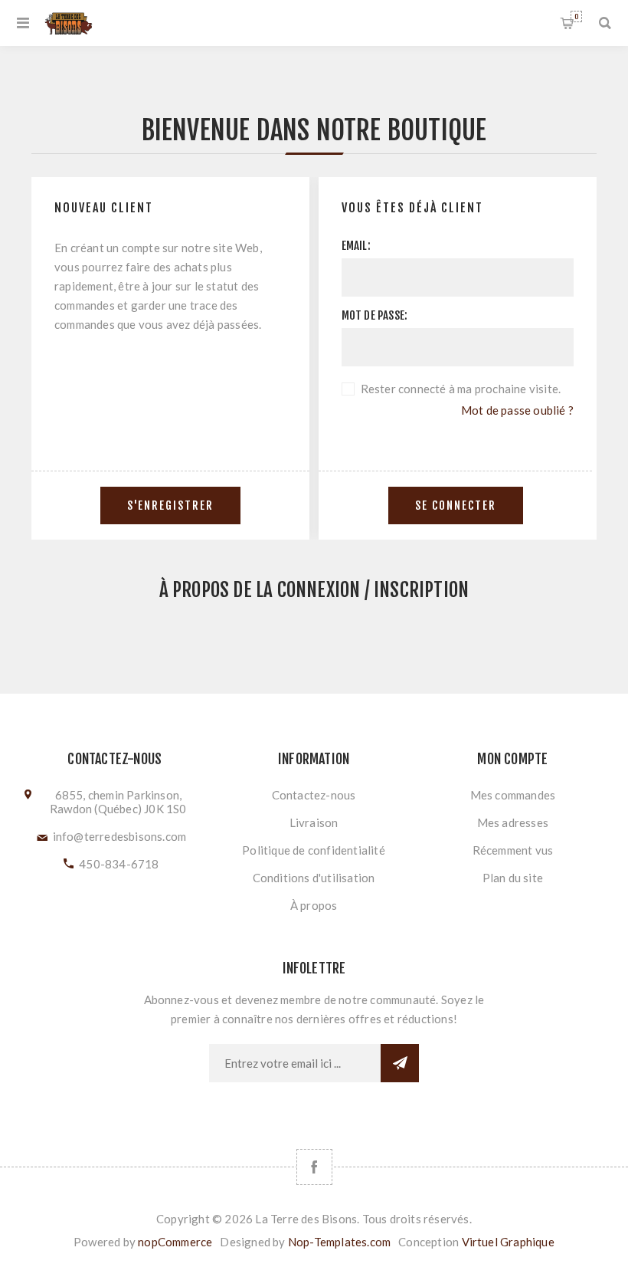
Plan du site (512, 878)
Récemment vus (513, 850)
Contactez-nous (314, 795)
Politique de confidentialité (313, 850)
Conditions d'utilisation (314, 878)
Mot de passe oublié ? (517, 410)
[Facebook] (314, 1167)
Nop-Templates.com (339, 1242)
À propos (314, 905)
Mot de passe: (375, 315)
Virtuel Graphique (508, 1242)
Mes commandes (513, 795)
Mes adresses (512, 822)
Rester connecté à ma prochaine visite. (461, 389)
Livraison (314, 822)
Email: (356, 245)
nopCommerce (175, 1242)
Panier (576, 16)
